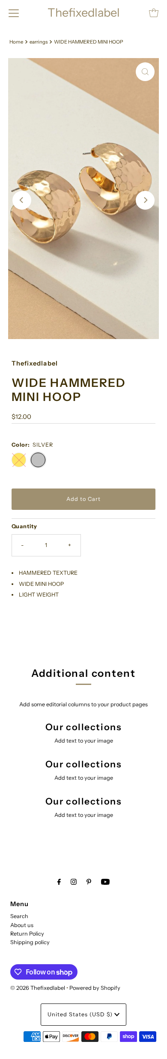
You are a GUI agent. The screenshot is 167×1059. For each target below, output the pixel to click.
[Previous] (21, 200)
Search (19, 916)
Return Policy (27, 933)
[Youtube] (105, 882)
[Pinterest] (88, 882)
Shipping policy (30, 942)
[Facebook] (59, 882)
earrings (39, 42)
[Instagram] (74, 882)
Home (16, 42)
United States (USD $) (81, 1014)
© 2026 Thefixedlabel (37, 988)
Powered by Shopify (94, 988)
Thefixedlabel (84, 13)
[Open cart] (154, 13)
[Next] (145, 200)
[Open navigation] (13, 12)
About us (21, 925)
